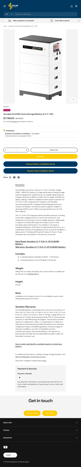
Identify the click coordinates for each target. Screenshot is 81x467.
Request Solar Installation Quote (40, 171)
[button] (76, 6)
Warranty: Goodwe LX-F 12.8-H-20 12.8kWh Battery (40, 247)
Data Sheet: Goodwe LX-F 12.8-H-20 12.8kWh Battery (37, 242)
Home (5, 26)
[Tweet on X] (10, 177)
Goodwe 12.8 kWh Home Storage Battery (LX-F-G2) (23, 26)
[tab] (19, 185)
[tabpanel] (40, 275)
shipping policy (32, 274)
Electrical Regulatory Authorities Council (30, 357)
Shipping (15, 121)
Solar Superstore (12, 462)
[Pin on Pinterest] (18, 177)
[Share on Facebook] (14, 177)
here (44, 361)
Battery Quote (32, 413)
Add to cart (54, 150)
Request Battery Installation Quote (40, 164)
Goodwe (6, 107)
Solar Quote (49, 413)
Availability (10, 131)
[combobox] (40, 14)
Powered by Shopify (23, 462)
